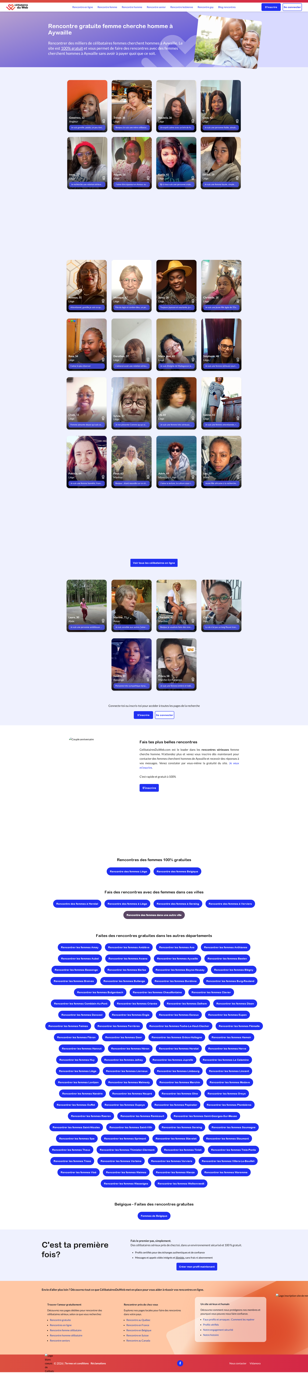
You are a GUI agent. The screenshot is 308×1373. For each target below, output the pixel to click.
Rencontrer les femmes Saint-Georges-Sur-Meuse (205, 1116)
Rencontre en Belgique (138, 1330)
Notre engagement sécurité (218, 1329)
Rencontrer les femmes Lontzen (78, 1082)
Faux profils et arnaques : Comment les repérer (228, 1319)
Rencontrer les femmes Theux (71, 1149)
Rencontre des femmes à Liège (127, 903)
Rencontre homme (132, 7)
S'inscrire (271, 7)
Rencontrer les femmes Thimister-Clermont (127, 1149)
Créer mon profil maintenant (197, 1266)
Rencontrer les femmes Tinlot (182, 1149)
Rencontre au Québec (138, 1319)
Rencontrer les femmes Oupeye (125, 1104)
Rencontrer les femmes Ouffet (76, 1104)
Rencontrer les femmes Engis (130, 1014)
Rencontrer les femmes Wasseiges (126, 1183)
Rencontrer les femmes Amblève (129, 947)
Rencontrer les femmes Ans (176, 947)
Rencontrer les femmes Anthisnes (225, 947)
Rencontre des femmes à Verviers (230, 903)
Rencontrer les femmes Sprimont (125, 1138)
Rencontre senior (156, 7)
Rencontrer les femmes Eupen (227, 1014)
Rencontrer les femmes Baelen (227, 958)
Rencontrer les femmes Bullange (124, 981)
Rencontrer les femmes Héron (130, 1048)
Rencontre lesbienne (181, 7)
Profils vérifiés (211, 1324)
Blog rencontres (227, 7)
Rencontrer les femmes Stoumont (227, 1138)
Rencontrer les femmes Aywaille (177, 958)
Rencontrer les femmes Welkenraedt (181, 1183)
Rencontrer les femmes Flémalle (239, 1026)
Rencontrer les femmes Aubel (80, 958)
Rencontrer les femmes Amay (79, 947)
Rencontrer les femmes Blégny (233, 969)
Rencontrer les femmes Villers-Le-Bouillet (228, 1161)
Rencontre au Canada (138, 1340)
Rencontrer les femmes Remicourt (142, 1116)
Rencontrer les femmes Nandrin (82, 1093)
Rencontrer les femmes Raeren (91, 1116)
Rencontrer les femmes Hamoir (231, 1037)
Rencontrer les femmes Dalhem (187, 1003)
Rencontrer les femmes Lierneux (126, 1071)
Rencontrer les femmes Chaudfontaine (157, 992)
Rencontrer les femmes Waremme (226, 1172)
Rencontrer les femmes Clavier (211, 992)
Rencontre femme (107, 7)
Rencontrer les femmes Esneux (179, 1014)
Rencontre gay (206, 7)
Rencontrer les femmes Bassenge (76, 969)
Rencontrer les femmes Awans (127, 958)
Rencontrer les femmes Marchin (179, 1082)
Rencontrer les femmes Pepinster (175, 1104)
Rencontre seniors (60, 1340)
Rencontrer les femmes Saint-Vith (130, 1127)
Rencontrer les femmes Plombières (229, 1104)
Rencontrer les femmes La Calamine (226, 1059)
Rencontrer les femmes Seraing (182, 1127)
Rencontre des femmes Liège (128, 871)
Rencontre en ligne (82, 7)
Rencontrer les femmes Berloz (126, 969)
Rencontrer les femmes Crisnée (137, 1003)
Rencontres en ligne (61, 1325)
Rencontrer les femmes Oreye (227, 1093)
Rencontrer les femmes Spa (76, 1138)
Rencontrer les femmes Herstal (179, 1048)
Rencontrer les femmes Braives (74, 981)
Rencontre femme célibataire (65, 1330)
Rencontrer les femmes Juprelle (173, 1059)
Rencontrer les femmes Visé (78, 1172)
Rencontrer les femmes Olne (180, 1093)
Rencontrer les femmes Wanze (175, 1172)
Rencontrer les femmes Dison (235, 1003)
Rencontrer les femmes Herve (227, 1048)
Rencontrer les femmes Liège (77, 1071)
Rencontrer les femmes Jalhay (123, 1059)
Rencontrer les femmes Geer (123, 1037)
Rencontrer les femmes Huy (77, 1059)
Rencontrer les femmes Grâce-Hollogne (177, 1037)
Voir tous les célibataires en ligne (154, 562)
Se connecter (292, 7)
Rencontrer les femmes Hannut (82, 1048)
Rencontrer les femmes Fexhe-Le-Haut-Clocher (179, 1026)
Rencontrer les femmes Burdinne (176, 981)
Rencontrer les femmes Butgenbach (100, 992)
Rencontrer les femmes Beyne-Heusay (180, 969)
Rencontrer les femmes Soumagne (234, 1127)
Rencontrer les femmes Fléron (76, 1037)
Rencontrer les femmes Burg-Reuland (230, 981)
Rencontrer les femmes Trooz (72, 1161)
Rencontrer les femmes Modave (230, 1082)
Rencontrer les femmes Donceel (81, 1014)
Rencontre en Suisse (137, 1335)
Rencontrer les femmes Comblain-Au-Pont (80, 1003)
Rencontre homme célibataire (66, 1335)
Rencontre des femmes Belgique (177, 871)
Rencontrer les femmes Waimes (126, 1172)
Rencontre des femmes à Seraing (178, 903)
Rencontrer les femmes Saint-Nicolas (76, 1127)
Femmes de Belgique (154, 1215)
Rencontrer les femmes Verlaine (121, 1161)
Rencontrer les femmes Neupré (132, 1093)
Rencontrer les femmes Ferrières (119, 1026)
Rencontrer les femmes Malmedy (129, 1082)
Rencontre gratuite (60, 1319)
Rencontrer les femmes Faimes (68, 1026)
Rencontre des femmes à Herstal (77, 903)
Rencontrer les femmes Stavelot (176, 1138)
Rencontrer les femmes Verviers (171, 1161)
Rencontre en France (137, 1325)
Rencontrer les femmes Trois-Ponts (233, 1149)
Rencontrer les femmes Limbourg (178, 1071)
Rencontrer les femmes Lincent (229, 1071)
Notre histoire (211, 1334)
